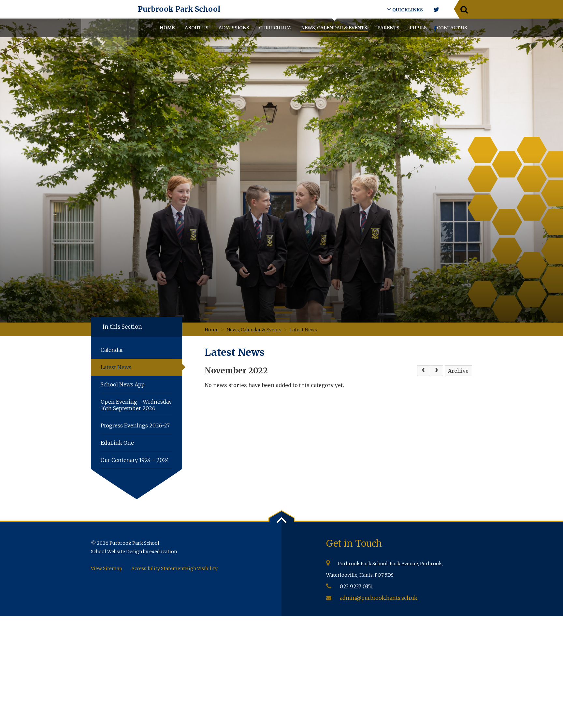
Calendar (112, 350)
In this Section (122, 326)
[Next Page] (436, 370)
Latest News (303, 330)
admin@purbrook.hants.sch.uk (378, 598)
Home (212, 330)
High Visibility (201, 568)
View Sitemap (106, 568)
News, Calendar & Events (254, 330)
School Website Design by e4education (134, 552)
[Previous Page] (423, 370)
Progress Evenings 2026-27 (135, 425)
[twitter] (436, 9)
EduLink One (117, 442)
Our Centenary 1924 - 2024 (135, 460)
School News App (123, 384)
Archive (458, 370)
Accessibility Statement (158, 568)
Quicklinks (407, 10)
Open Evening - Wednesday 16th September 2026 (136, 404)
